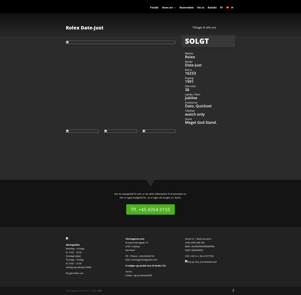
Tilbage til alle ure (204, 27)
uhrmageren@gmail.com (144, 259)
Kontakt (212, 8)
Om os (200, 8)
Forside (154, 8)
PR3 (100, 290)
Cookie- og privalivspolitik (138, 275)
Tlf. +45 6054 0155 (150, 209)
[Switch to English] (221, 8)
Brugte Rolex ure (74, 273)
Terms (128, 271)
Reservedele (187, 8)
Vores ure (167, 8)
